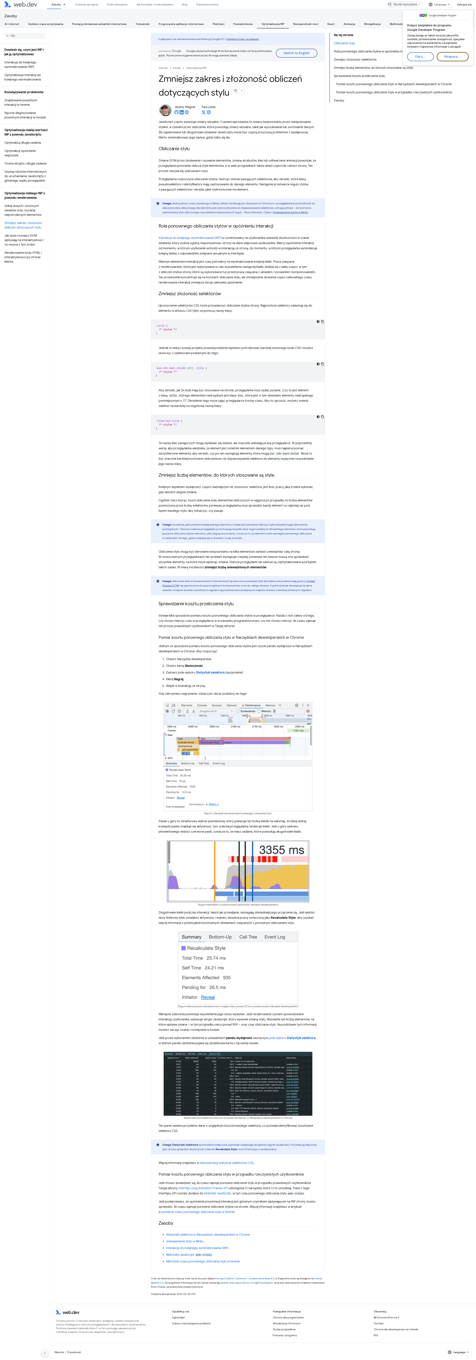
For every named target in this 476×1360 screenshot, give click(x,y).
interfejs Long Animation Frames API (203, 1188)
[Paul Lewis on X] (204, 113)
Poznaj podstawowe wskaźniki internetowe (99, 24)
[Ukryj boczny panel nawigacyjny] (45, 1353)
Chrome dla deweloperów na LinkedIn (396, 1329)
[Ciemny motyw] (318, 321)
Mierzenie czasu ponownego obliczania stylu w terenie (203, 1261)
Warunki (59, 1352)
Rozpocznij (453, 57)
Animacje (349, 24)
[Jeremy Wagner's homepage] (187, 113)
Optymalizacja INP (272, 24)
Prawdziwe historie (207, 4)
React (331, 24)
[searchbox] (25, 36)
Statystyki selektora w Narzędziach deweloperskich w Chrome (208, 1235)
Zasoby (56, 4)
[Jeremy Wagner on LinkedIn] (182, 113)
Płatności (218, 24)
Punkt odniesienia (117, 4)
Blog (184, 4)
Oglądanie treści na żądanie (242, 39)
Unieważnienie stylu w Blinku (185, 1241)
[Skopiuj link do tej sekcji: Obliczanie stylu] (193, 149)
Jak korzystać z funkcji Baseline (154, 4)
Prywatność (74, 1352)
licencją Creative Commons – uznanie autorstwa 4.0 (244, 1278)
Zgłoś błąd (178, 1317)
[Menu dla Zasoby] (66, 4)
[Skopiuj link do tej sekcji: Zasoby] (176, 1223)
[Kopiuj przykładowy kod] (322, 321)
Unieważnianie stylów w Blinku (290, 212)
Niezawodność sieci (306, 24)
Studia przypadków (284, 1329)
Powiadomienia (243, 24)
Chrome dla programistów (288, 1317)
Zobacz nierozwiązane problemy (191, 1323)
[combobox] (404, 4)
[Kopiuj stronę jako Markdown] (236, 91)
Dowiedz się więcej (86, 4)
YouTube (379, 1323)
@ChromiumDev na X (386, 1317)
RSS (376, 1335)
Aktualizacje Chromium (287, 1323)
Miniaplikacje (372, 24)
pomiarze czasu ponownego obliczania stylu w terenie (197, 1212)
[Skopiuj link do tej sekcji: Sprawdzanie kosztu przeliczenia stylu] (237, 604)
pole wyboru (292, 1038)
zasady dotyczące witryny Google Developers (247, 1282)
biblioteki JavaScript (217, 1193)
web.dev (163, 68)
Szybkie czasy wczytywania (45, 24)
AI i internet (11, 24)
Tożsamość (143, 24)
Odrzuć (420, 57)
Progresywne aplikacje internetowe (181, 24)
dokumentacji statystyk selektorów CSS (226, 1163)
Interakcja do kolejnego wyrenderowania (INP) (190, 238)
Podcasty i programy (285, 1335)
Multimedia (397, 24)
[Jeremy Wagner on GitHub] (176, 113)
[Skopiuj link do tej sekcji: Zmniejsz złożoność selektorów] (224, 294)
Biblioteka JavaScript (189, 1255)
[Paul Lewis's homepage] (209, 113)
